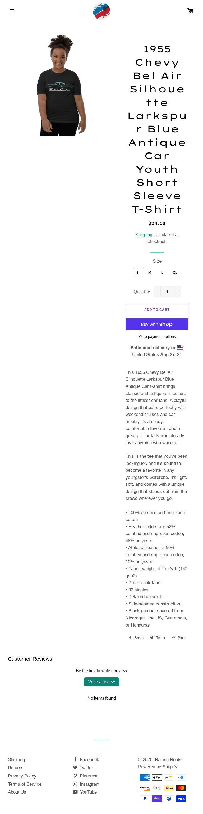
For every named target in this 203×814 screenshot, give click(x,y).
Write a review (101, 682)
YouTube (88, 792)
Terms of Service (24, 784)
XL (175, 273)
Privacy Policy (22, 776)
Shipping (143, 234)
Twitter (86, 767)
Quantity (141, 291)
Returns (16, 767)
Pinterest (88, 776)
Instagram (89, 784)
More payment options (157, 336)
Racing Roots (168, 759)
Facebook (89, 759)
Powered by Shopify (157, 766)
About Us (17, 792)
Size (157, 261)
